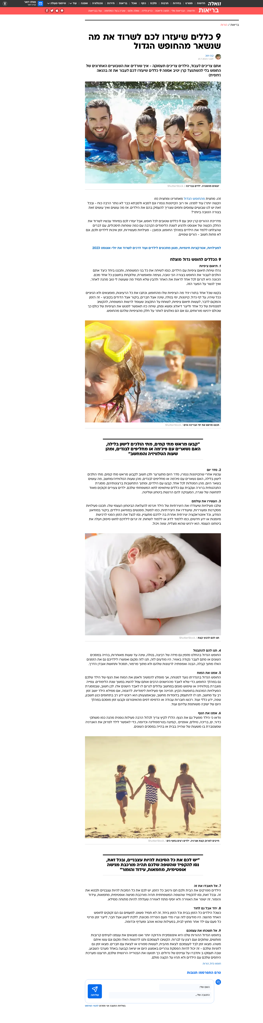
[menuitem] (199, 4)
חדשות (201, 3)
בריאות (123, 3)
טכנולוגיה (97, 3)
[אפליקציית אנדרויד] (62, 10)
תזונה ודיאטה (162, 11)
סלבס (153, 3)
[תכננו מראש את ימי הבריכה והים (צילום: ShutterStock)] (153, 374)
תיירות (111, 3)
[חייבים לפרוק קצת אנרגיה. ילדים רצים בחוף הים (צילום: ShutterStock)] (153, 790)
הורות (206, 964)
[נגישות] (5, 3)
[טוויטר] (52, 10)
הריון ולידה (147, 11)
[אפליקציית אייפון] (57, 10)
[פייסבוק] (47, 10)
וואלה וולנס (133, 11)
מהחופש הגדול (194, 199)
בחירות (177, 3)
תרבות (165, 3)
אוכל (134, 3)
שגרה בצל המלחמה (114, 11)
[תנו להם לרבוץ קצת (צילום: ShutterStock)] (153, 587)
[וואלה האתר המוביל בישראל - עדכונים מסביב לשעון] (214, 3)
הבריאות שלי (178, 11)
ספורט (189, 3)
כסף (143, 3)
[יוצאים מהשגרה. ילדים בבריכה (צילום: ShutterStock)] (153, 135)
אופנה (84, 3)
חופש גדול (215, 964)
